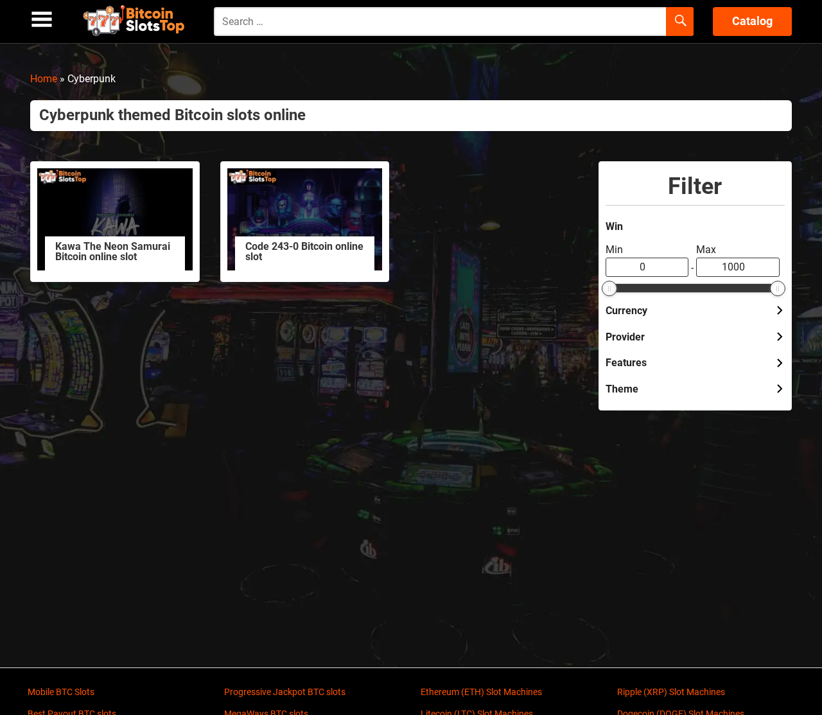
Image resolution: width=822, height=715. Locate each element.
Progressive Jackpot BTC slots (284, 692)
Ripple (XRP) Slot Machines (671, 692)
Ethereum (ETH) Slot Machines (481, 692)
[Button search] (680, 22)
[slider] (609, 288)
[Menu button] (41, 19)
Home (43, 79)
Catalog (752, 21)
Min (614, 249)
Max (706, 249)
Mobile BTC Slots (61, 692)
